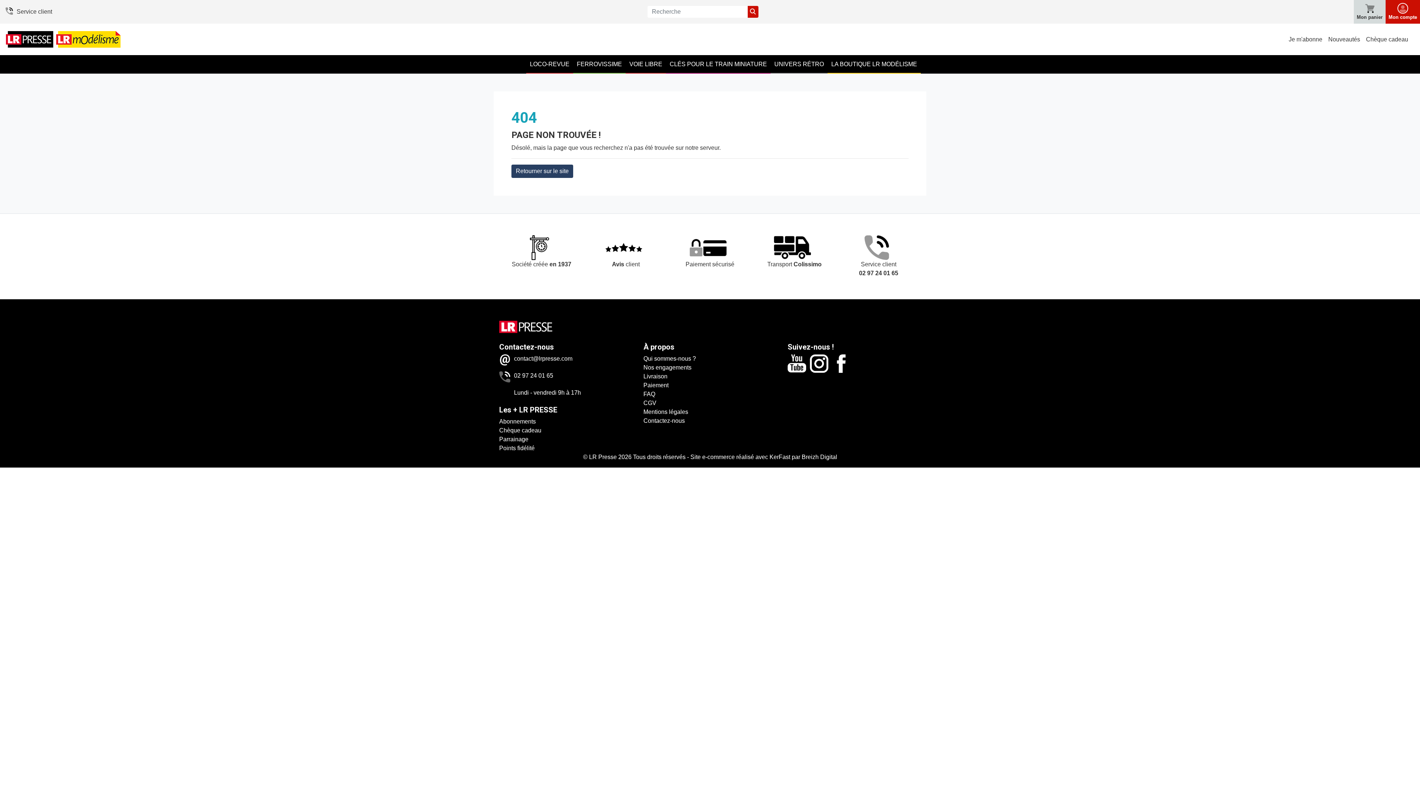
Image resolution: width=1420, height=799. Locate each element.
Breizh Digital (819, 457)
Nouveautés (1344, 39)
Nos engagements (667, 367)
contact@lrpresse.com (543, 358)
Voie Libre (645, 64)
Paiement (656, 385)
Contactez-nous (664, 421)
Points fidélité (517, 448)
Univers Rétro (799, 64)
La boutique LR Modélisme (874, 64)
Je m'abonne (1305, 39)
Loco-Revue (549, 64)
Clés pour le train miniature (718, 64)
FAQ (649, 394)
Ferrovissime (599, 64)
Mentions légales (665, 412)
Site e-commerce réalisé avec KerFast (740, 457)
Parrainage (513, 439)
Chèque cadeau (1387, 39)
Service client (34, 12)
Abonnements (517, 421)
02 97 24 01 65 (533, 375)
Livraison (655, 376)
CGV (649, 403)
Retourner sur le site (542, 171)
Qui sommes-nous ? (669, 358)
